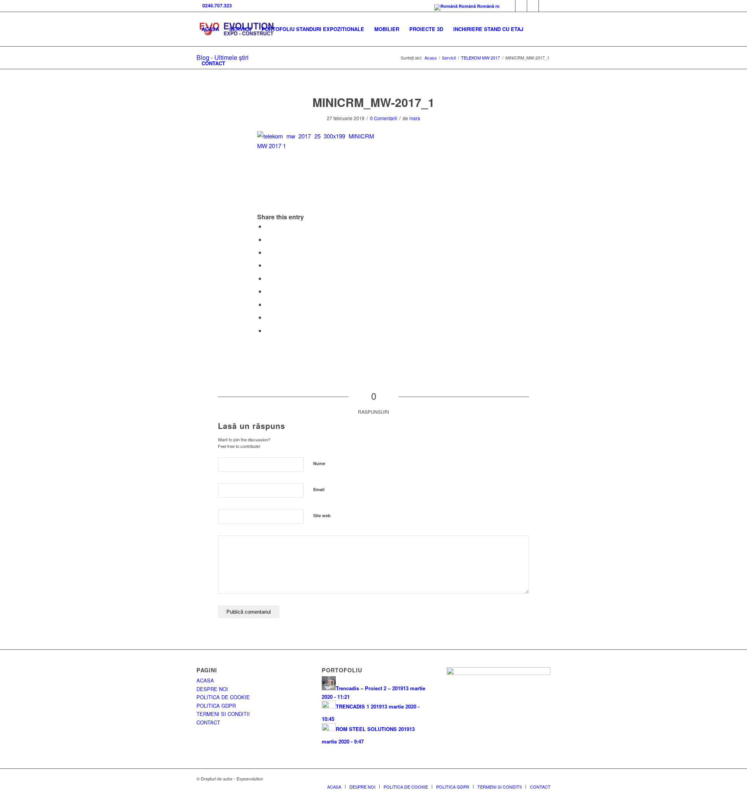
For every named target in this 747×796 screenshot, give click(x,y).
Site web (322, 515)
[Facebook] (509, 6)
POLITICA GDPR (216, 705)
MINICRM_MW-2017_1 (373, 102)
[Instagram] (545, 6)
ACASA (205, 680)
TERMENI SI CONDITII (223, 713)
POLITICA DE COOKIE (223, 697)
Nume (319, 463)
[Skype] (521, 6)
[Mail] (532, 6)
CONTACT (208, 722)
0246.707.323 (216, 5)
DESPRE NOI (212, 689)
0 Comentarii (383, 118)
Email (318, 489)
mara (414, 118)
